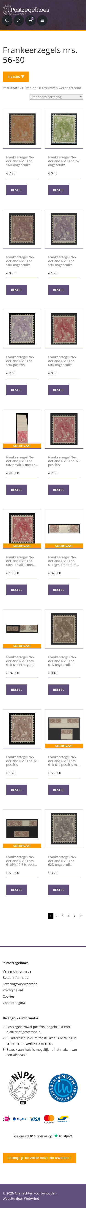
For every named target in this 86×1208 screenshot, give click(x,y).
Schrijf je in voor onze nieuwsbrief (39, 1158)
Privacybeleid (13, 990)
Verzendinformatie (17, 971)
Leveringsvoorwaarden (20, 984)
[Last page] (80, 916)
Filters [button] (14, 76)
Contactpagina (14, 1003)
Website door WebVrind (21, 1198)
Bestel (16, 190)
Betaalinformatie (15, 977)
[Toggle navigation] (42, 20)
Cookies (8, 996)
